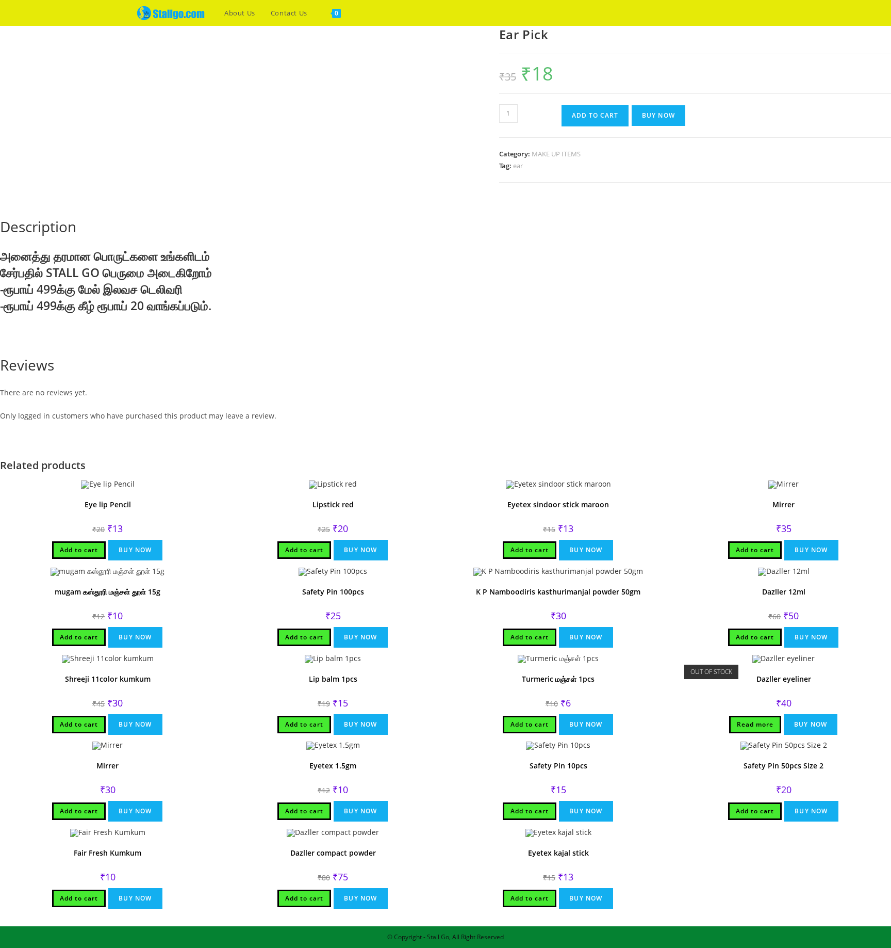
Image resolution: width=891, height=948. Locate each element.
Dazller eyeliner (783, 679)
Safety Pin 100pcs (333, 592)
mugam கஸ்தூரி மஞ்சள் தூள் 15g (107, 592)
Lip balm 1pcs (333, 679)
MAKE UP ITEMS (556, 153)
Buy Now (658, 115)
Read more (755, 724)
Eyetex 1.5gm (332, 765)
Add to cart (595, 115)
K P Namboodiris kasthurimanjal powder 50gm (558, 592)
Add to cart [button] (79, 549)
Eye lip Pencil (108, 504)
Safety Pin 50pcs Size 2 (783, 765)
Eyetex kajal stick (558, 853)
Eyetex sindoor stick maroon (558, 504)
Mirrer (783, 504)
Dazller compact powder (333, 853)
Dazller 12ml (783, 592)
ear (518, 165)
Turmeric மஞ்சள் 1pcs (558, 679)
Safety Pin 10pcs (558, 765)
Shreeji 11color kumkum (108, 679)
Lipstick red (333, 504)
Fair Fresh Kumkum (107, 853)
